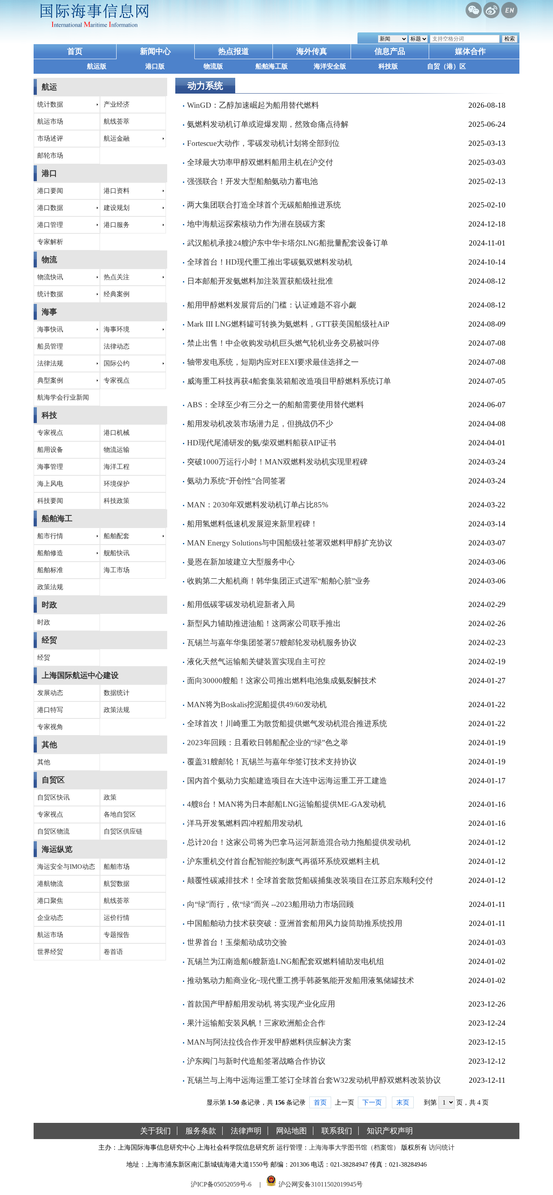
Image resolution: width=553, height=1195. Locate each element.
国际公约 (117, 363)
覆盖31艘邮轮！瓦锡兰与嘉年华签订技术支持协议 (272, 761)
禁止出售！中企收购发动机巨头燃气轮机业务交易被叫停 (283, 343)
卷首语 (113, 951)
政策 (110, 797)
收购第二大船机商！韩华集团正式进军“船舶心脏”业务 (278, 581)
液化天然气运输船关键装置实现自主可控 (256, 661)
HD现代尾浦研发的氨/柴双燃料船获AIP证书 (261, 442)
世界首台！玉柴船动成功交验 (237, 942)
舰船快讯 (117, 552)
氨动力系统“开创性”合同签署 (236, 481)
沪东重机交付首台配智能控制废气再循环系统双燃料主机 (283, 861)
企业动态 (50, 917)
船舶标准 (50, 570)
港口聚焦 (50, 900)
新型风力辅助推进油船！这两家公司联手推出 (264, 623)
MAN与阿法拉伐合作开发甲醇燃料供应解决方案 (269, 1042)
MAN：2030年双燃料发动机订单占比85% (257, 504)
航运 (49, 87)
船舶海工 (57, 518)
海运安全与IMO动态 (66, 866)
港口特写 (50, 709)
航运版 (96, 66)
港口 (49, 173)
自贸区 (53, 780)
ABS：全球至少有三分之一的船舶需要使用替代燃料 (275, 404)
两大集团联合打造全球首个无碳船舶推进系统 (264, 205)
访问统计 (442, 1147)
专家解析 (50, 241)
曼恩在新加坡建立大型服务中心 (241, 562)
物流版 (213, 66)
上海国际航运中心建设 (80, 675)
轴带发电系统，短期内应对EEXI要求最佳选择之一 (273, 362)
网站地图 (291, 1131)
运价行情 (117, 917)
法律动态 (117, 346)
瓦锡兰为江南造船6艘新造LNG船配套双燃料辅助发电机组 (285, 961)
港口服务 (117, 224)
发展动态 (50, 692)
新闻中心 (155, 51)
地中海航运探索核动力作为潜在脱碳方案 (256, 224)
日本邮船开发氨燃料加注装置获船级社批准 (260, 281)
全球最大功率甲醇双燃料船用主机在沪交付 (260, 162)
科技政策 (117, 500)
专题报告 (117, 934)
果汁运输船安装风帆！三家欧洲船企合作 (256, 1023)
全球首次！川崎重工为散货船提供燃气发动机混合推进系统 (287, 723)
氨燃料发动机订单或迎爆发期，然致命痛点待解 (268, 124)
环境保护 (117, 483)
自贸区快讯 (53, 797)
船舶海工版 (271, 66)
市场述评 (50, 138)
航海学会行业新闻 (63, 397)
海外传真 (311, 51)
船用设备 (50, 449)
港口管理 (50, 224)
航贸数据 (117, 883)
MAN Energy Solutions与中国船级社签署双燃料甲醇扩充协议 (289, 543)
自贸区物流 (53, 831)
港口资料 (117, 190)
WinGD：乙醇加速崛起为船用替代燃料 (253, 105)
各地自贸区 (120, 814)
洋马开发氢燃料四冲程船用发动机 (244, 823)
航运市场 (50, 121)
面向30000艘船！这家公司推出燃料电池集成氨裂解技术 (281, 680)
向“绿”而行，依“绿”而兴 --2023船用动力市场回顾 (270, 904)
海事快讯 (50, 329)
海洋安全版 (330, 66)
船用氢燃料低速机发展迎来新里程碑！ (252, 523)
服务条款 (200, 1131)
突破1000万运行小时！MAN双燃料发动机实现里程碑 (277, 461)
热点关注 (117, 277)
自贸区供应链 (123, 831)
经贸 (49, 640)
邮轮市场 (50, 155)
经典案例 (117, 294)
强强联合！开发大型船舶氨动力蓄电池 (252, 181)
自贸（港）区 (446, 66)
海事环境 (117, 329)
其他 (49, 744)
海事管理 (50, 466)
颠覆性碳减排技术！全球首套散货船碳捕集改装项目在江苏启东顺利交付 (310, 880)
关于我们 (155, 1131)
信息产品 (389, 51)
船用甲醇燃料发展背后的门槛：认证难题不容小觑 (271, 305)
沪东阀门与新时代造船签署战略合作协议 (256, 1061)
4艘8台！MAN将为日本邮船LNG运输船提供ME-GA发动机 (286, 804)
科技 (49, 415)
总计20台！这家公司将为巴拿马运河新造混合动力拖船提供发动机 (298, 842)
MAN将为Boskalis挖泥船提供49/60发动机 (257, 704)
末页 (402, 1102)
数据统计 (117, 692)
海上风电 (50, 483)
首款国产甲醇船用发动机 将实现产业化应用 (261, 1004)
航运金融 (117, 138)
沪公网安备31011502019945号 (321, 1184)
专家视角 (50, 726)
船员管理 (50, 346)
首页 (75, 51)
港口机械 (117, 432)
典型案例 (50, 380)
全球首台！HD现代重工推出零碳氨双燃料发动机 (269, 262)
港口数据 (50, 207)
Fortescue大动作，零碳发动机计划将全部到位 (263, 143)
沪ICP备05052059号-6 (221, 1184)
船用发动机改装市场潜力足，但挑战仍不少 (260, 423)
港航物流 (50, 883)
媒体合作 (470, 51)
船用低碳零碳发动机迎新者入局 (241, 604)
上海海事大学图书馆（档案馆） (354, 1147)
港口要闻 (50, 190)
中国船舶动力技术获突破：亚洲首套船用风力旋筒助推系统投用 (294, 923)
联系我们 (336, 1131)
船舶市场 (117, 866)
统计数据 (50, 104)
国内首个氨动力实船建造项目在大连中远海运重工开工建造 (287, 780)
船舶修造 (50, 552)
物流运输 (117, 449)
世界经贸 (50, 951)
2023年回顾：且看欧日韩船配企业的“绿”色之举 (267, 742)
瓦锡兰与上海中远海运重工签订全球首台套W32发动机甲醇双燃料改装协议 (314, 1080)
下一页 (372, 1102)
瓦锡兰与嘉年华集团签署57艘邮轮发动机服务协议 (272, 642)
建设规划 (117, 207)
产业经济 (117, 104)
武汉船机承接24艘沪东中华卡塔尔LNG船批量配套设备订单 (287, 243)
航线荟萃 (117, 121)
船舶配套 (117, 535)
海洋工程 (117, 466)
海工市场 (117, 570)
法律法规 (50, 363)
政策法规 (50, 587)
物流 (49, 259)
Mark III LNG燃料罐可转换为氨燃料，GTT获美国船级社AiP (288, 324)
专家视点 (117, 380)
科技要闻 (50, 500)
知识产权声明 (390, 1131)
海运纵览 (57, 849)
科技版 (388, 66)
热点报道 (233, 51)
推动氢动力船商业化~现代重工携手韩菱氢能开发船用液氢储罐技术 (300, 980)
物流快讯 (50, 277)
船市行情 (50, 535)
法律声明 (246, 1131)
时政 (49, 605)
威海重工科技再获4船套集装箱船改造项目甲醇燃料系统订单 (289, 381)
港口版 (155, 66)
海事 (49, 312)
